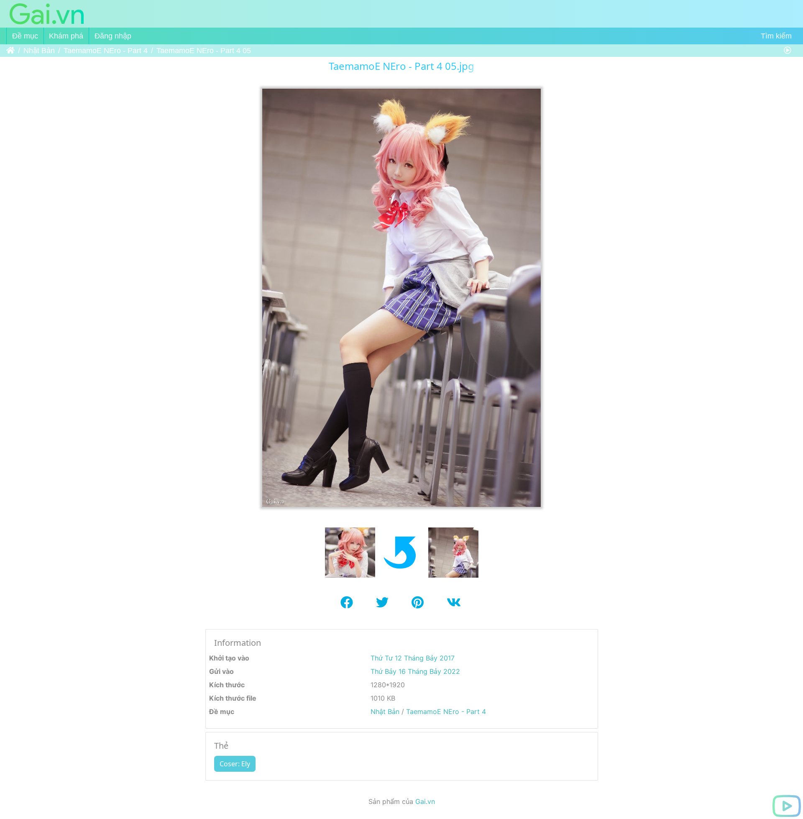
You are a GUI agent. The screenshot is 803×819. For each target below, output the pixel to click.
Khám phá (66, 36)
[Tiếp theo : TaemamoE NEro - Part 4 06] (453, 551)
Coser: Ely (235, 763)
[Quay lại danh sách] (401, 551)
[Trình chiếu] (787, 50)
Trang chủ (10, 50)
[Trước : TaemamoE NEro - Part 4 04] (350, 551)
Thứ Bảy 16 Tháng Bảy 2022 (415, 671)
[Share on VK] (454, 606)
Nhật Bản (39, 50)
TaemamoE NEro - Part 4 (106, 50)
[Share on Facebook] (350, 606)
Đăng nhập (113, 36)
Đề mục (25, 36)
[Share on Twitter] (385, 606)
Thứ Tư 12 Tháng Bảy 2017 (413, 658)
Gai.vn (425, 801)
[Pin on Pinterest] (420, 606)
